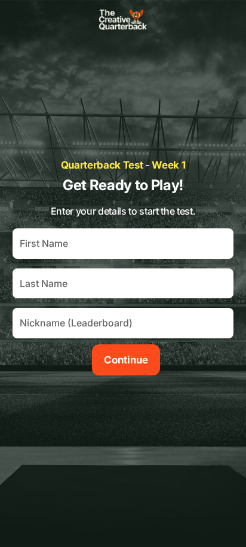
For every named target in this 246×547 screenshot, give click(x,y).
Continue (126, 360)
